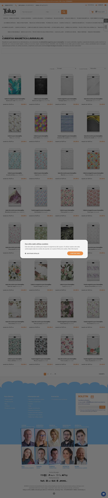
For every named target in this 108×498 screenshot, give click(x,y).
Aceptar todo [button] (75, 253)
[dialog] (54, 249)
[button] (32, 253)
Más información (73, 249)
